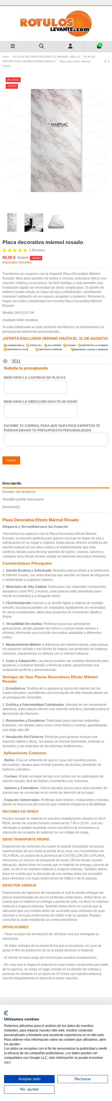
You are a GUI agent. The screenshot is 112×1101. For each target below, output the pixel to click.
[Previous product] (105, 61)
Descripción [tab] (11, 483)
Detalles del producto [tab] (18, 492)
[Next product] (108, 61)
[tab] (56, 508)
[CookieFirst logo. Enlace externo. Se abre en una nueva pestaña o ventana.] (6, 1013)
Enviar (11, 460)
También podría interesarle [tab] (23, 499)
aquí (7, 1062)
